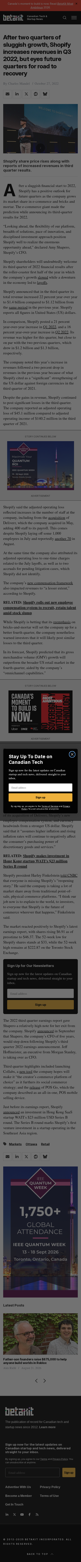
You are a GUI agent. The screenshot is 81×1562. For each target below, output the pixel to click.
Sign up (40, 797)
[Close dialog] (72, 754)
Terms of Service (49, 806)
